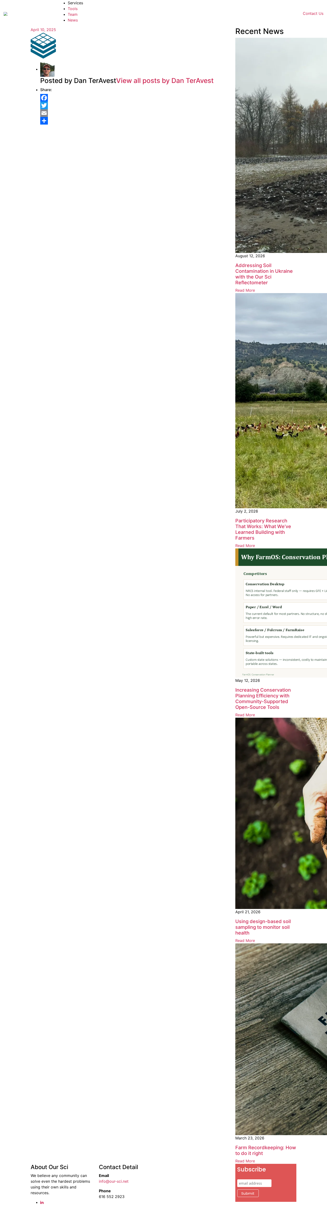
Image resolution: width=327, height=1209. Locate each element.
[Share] (134, 121)
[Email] (134, 113)
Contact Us (313, 13)
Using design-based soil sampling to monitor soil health (263, 927)
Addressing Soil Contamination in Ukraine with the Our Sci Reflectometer (264, 274)
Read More (245, 290)
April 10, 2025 (43, 29)
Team (73, 14)
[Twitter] (134, 105)
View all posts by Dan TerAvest (165, 81)
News (73, 20)
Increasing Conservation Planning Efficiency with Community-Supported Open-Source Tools (263, 698)
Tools (73, 8)
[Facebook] (134, 98)
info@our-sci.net (114, 1181)
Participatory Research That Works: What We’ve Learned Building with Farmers (263, 529)
